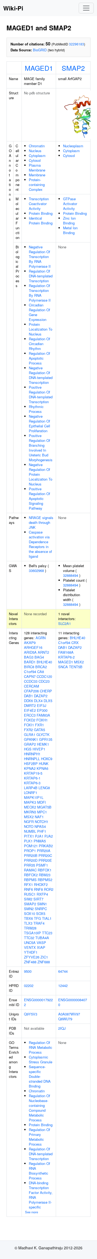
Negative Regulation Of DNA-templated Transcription (41, 375)
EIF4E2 (30, 710)
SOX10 (29, 913)
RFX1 (28, 884)
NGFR (29, 821)
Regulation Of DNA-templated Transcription (41, 276)
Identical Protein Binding (41, 221)
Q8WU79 (65, 1018)
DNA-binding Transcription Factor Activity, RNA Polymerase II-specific (41, 1195)
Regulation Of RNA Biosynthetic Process (39, 1171)
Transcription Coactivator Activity (39, 203)
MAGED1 (39, 68)
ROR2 (48, 889)
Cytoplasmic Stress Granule (40, 1059)
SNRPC (41, 908)
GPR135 (45, 739)
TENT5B (75, 666)
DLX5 (48, 700)
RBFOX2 (31, 874)
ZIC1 (44, 957)
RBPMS (30, 879)
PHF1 (41, 831)
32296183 (76, 44)
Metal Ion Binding (70, 230)
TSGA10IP (32, 932)
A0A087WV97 (69, 1014)
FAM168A (66, 652)
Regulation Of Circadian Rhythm (39, 343)
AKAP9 (30, 642)
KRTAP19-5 (33, 773)
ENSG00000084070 (72, 1002)
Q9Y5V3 (30, 1014)
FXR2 (28, 729)
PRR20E (45, 860)
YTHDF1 (30, 952)
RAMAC (30, 869)
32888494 (70, 575)
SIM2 (28, 899)
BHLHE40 (44, 661)
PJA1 (39, 836)
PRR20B (30, 855)
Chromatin (37, 145)
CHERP (46, 690)
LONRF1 (30, 792)
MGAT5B (44, 807)
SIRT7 (38, 899)
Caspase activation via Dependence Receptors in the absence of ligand (40, 544)
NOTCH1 (41, 821)
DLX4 (38, 700)
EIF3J (41, 705)
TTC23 (47, 932)
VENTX (30, 947)
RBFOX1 (44, 869)
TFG (37, 918)
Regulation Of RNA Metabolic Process (40, 1047)
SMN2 (29, 908)
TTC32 (29, 937)
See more (31, 1212)
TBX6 (28, 918)
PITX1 (29, 836)
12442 (63, 985)
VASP (41, 942)
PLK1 (28, 840)
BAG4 (39, 657)
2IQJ (62, 1028)
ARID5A (30, 652)
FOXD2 (29, 720)
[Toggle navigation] (86, 8)
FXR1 (39, 724)
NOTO (28, 826)
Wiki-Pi (13, 8)
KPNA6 (42, 768)
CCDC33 (30, 681)
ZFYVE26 (31, 957)
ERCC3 (30, 715)
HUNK (43, 763)
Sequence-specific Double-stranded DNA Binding (40, 1076)
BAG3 (28, 657)
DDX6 (28, 700)
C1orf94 (30, 671)
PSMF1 (42, 865)
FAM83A (43, 715)
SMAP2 (73, 68)
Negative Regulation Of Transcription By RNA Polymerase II (40, 256)
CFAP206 (31, 690)
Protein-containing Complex (37, 184)
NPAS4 (40, 826)
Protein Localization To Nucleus (40, 329)
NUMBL (30, 831)
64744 (63, 971)
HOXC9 (46, 758)
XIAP (41, 947)
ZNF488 (30, 961)
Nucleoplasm (73, 145)
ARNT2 (43, 652)
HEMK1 (43, 744)
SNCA (63, 666)
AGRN (41, 637)
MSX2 (29, 816)
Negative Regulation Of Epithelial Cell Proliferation (39, 423)
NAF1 (39, 816)
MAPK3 (30, 802)
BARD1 (30, 661)
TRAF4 (38, 923)
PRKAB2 (46, 845)
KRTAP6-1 (32, 778)
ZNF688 (43, 961)
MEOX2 (30, 807)
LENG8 (44, 787)
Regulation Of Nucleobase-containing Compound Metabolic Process (39, 1107)
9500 (28, 971)
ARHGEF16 (33, 647)
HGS (28, 749)
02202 (28, 985)
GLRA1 (29, 734)
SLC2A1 (64, 623)
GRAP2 (30, 744)
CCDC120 (44, 676)
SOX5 (40, 913)
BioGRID (40, 49)
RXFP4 (42, 894)
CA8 (40, 671)
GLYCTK (43, 734)
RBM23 (44, 874)
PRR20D (30, 860)
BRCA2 (41, 666)
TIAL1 (46, 918)
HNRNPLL (32, 758)
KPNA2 (30, 768)
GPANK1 (31, 739)
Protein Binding (41, 213)
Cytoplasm (37, 155)
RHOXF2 (41, 884)
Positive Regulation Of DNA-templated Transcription (41, 394)
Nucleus (35, 150)
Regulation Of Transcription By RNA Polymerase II (40, 293)
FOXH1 (42, 720)
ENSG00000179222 (38, 1002)
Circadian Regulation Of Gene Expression (39, 312)
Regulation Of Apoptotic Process (39, 358)
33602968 (36, 570)
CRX (75, 642)
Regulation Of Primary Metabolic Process (39, 1137)
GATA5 (39, 729)
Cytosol (35, 160)
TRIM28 (30, 928)
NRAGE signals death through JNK (41, 522)
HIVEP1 (39, 749)
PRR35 (29, 865)
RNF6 (28, 889)
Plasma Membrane (37, 168)
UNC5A (30, 942)
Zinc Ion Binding (69, 221)
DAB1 (28, 695)
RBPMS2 (45, 879)
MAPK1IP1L (33, 797)
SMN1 (42, 903)
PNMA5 (40, 840)
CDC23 (44, 681)
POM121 (31, 845)
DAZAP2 (40, 695)
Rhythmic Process (36, 409)
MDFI (41, 802)
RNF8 (38, 889)
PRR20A (43, 850)
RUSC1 (30, 894)
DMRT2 (30, 705)
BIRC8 (29, 666)
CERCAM (31, 686)
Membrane (37, 174)
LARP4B (30, 787)
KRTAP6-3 (32, 782)
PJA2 (48, 836)
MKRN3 (30, 811)
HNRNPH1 (32, 753)
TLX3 (28, 923)
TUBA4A (42, 937)
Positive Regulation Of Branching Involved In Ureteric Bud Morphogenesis (41, 447)
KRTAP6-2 (66, 657)
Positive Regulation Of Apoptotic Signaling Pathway (39, 498)
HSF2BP (31, 763)
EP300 (42, 710)
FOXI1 (29, 724)
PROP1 (30, 850)
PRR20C (45, 855)
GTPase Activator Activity (70, 203)
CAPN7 (30, 676)
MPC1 (42, 811)
